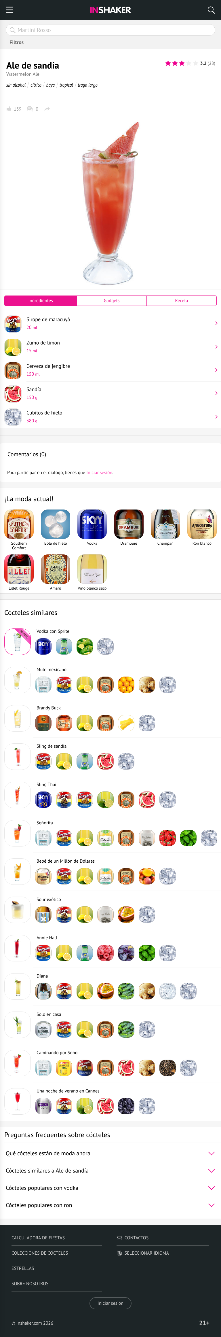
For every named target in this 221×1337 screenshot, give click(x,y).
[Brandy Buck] (17, 718)
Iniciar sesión (110, 1303)
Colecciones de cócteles (40, 1253)
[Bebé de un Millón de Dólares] (17, 871)
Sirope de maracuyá (48, 323)
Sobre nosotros (30, 1284)
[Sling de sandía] (17, 756)
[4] (188, 63)
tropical (66, 85)
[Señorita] (17, 833)
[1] (168, 63)
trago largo (88, 85)
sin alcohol (16, 85)
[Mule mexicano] (17, 680)
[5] (195, 63)
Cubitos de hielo (44, 416)
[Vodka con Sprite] (17, 641)
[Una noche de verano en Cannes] (17, 1101)
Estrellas (23, 1268)
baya (50, 85)
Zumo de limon (43, 346)
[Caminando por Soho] (17, 1063)
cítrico (36, 85)
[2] (175, 63)
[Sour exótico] (17, 910)
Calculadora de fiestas (38, 1238)
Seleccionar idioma (147, 1253)
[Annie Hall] (17, 948)
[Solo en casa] (17, 1025)
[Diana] (17, 986)
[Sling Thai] (17, 795)
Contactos (136, 1238)
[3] (181, 63)
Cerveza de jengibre (48, 370)
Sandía (33, 393)
